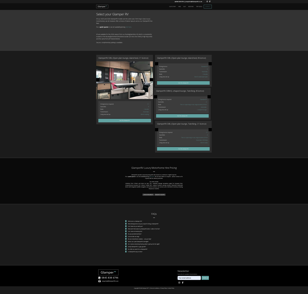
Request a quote (159, 194)
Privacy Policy (163, 288)
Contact (207, 6)
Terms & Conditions (154, 288)
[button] (154, 221)
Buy (185, 6)
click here (128, 27)
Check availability (148, 194)
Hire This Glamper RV (125, 120)
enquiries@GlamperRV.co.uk (194, 1)
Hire (179, 6)
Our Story (172, 6)
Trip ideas (199, 6)
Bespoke (191, 6)
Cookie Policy (171, 288)
